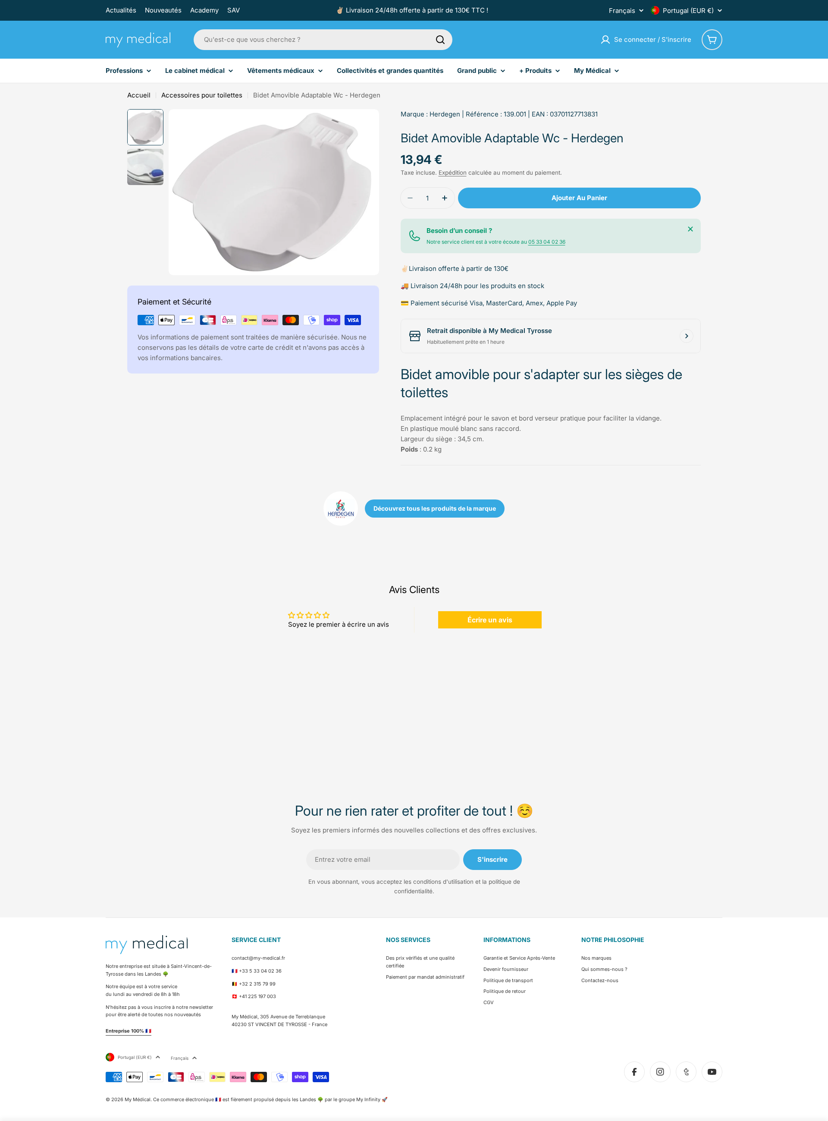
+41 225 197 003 (257, 996)
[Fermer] (690, 229)
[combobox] (323, 39)
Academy (204, 10)
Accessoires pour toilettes (201, 95)
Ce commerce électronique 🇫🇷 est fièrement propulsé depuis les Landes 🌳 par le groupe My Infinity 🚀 (270, 1099)
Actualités (121, 10)
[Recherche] (440, 40)
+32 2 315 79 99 (257, 984)
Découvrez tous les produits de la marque (434, 508)
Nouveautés (163, 10)
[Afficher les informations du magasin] (686, 336)
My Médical (138, 1099)
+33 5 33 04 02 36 (260, 971)
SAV (233, 10)
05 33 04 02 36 (546, 242)
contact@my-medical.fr (258, 958)
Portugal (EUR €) (688, 10)
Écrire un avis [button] (489, 619)
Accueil (139, 95)
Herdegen (445, 114)
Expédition (453, 172)
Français (622, 10)
